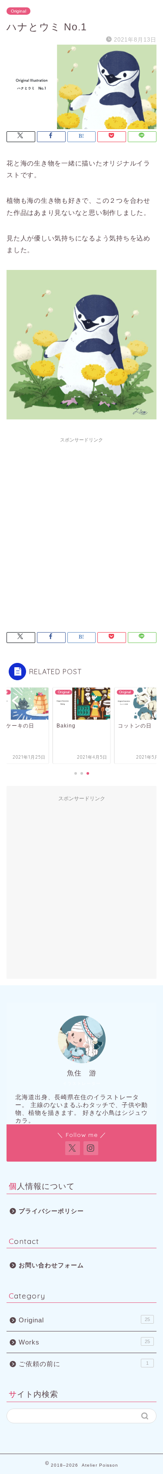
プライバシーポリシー (51, 1211)
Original (18, 11)
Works (84, 1342)
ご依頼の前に (84, 1363)
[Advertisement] (81, 528)
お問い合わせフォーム (51, 1265)
